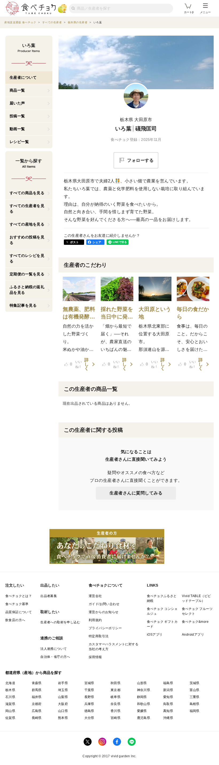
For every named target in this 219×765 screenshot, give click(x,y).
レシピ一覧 (19, 142)
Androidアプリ (193, 634)
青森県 (37, 683)
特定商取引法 (98, 636)
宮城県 (89, 683)
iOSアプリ (154, 634)
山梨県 (63, 697)
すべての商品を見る (27, 193)
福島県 (168, 683)
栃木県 (10, 690)
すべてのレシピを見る (27, 258)
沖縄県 (168, 718)
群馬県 (37, 690)
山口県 (63, 711)
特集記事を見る (23, 305)
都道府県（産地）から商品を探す (33, 672)
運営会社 (95, 596)
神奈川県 (143, 690)
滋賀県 (10, 704)
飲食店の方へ (15, 620)
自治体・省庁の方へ (55, 657)
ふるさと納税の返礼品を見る (27, 290)
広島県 (37, 711)
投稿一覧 (17, 116)
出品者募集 (48, 596)
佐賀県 (10, 718)
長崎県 (37, 718)
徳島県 (89, 711)
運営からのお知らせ (104, 612)
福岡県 (195, 711)
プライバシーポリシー (105, 628)
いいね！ (76, 364)
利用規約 (95, 620)
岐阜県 (115, 697)
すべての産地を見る (27, 224)
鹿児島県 (143, 718)
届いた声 (17, 103)
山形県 (142, 683)
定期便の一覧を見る (27, 274)
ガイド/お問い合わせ (104, 604)
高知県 (168, 711)
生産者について (23, 77)
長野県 (89, 697)
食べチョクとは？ (18, 596)
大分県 (89, 718)
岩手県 (63, 683)
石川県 (10, 697)
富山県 (195, 690)
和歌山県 (143, 704)
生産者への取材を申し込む (60, 622)
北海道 (10, 683)
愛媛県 (142, 711)
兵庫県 (89, 704)
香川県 (115, 711)
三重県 (195, 697)
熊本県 (63, 718)
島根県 (195, 704)
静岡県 (142, 697)
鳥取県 (168, 704)
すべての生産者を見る (27, 208)
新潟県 (168, 690)
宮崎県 (115, 718)
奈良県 (115, 704)
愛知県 (168, 697)
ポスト (74, 242)
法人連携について (53, 649)
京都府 (37, 704)
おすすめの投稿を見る (27, 240)
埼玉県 (63, 690)
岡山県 (10, 711)
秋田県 (115, 683)
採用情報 (95, 657)
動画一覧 (17, 129)
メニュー (205, 12)
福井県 (37, 697)
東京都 (115, 690)
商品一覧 (17, 90)
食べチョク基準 (17, 604)
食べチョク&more (195, 622)
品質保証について (18, 612)
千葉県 (89, 690)
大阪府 (63, 704)
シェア (96, 242)
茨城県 (195, 683)
